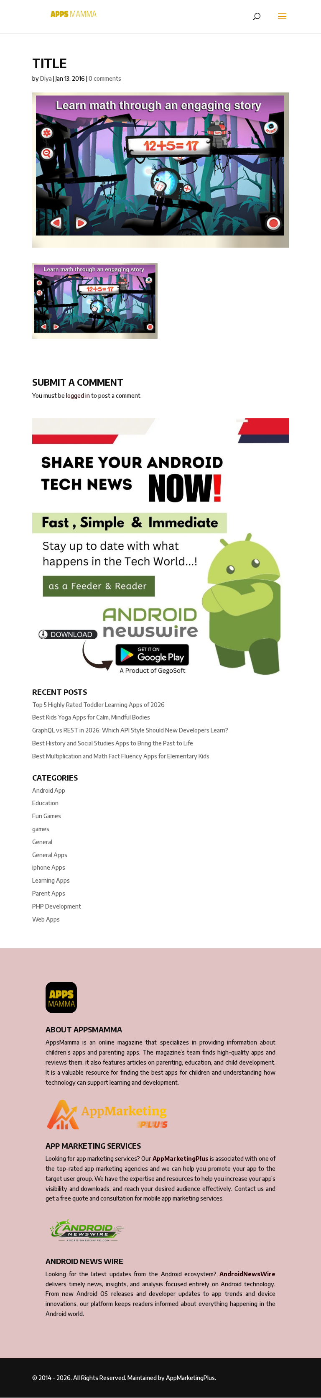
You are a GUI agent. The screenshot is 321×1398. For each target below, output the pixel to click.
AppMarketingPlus (181, 1158)
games (40, 828)
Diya (46, 78)
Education (45, 803)
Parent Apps (48, 893)
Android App (48, 790)
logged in (78, 395)
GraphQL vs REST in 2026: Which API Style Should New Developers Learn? (130, 730)
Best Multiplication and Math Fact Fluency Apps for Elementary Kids (120, 756)
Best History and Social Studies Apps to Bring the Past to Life (112, 743)
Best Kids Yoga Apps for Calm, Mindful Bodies (91, 717)
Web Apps (46, 919)
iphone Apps (48, 867)
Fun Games (46, 815)
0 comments (105, 78)
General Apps (49, 854)
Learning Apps (51, 880)
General (42, 841)
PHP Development (56, 906)
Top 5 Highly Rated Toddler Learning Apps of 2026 (98, 704)
